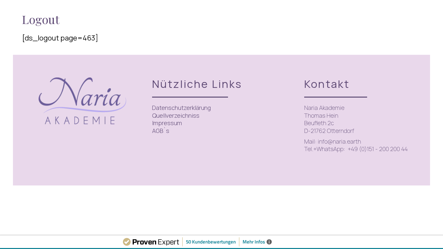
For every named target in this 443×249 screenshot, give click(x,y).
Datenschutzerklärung (181, 108)
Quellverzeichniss (175, 115)
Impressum (167, 123)
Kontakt (327, 84)
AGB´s (160, 131)
